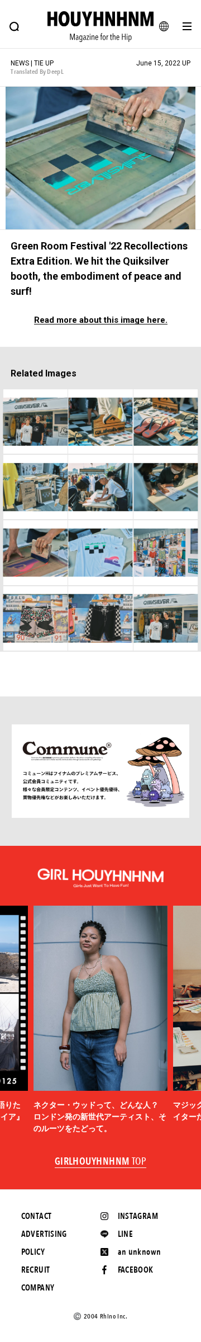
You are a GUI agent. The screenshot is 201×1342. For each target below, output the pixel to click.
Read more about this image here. (101, 320)
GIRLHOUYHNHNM (101, 1162)
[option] (101, 1020)
